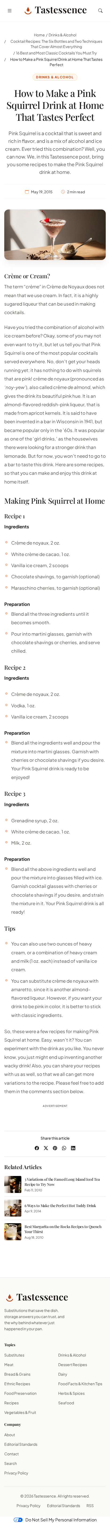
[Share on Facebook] (37, 1148)
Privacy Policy (16, 1472)
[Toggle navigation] (9, 10)
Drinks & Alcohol (62, 34)
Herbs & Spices (71, 1393)
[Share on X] (46, 1148)
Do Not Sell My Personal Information (61, 1519)
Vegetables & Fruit (20, 1412)
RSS (90, 1505)
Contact (11, 1453)
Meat (8, 1364)
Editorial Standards (20, 1444)
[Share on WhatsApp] (64, 1148)
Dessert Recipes (72, 1364)
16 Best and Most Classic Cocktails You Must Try (56, 52)
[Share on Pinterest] (55, 1148)
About (9, 1434)
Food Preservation (20, 1393)
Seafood (66, 1402)
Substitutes (14, 1355)
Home (39, 34)
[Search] (100, 10)
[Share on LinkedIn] (73, 1148)
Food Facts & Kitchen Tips (80, 1383)
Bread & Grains (17, 1374)
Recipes (11, 1402)
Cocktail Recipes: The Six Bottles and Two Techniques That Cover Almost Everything (56, 44)
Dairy (62, 1374)
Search (10, 1463)
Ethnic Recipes (17, 1383)
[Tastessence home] (55, 10)
